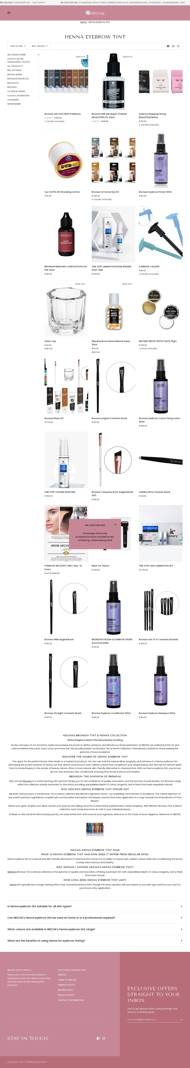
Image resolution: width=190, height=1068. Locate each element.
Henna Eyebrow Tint (99, 22)
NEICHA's (12, 871)
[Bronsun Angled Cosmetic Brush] (113, 386)
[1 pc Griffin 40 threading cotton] (66, 159)
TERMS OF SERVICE (67, 979)
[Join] (179, 1019)
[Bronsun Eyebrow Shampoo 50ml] (161, 681)
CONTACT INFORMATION (71, 1000)
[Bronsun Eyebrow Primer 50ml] (161, 159)
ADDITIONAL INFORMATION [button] (72, 970)
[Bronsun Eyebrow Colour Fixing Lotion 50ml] (161, 386)
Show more (14, 104)
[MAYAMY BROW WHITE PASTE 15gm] (161, 308)
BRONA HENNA (14, 74)
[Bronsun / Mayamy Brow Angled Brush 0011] (113, 459)
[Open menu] (11, 12)
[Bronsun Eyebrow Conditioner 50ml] (113, 681)
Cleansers (13, 99)
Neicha (14, 1062)
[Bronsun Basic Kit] (66, 386)
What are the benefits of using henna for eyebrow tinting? (46, 941)
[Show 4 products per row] (179, 46)
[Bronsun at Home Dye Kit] (113, 159)
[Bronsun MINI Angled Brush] (66, 607)
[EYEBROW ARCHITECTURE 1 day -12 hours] (66, 533)
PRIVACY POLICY (66, 995)
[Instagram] (103, 1038)
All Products (15, 66)
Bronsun (27, 781)
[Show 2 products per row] (168, 46)
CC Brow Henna (16, 91)
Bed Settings (14, 70)
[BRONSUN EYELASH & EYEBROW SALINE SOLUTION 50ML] (113, 607)
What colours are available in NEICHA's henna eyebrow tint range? (51, 929)
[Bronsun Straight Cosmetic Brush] (66, 681)
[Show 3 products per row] (173, 46)
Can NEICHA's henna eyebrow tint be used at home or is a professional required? (61, 918)
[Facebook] (98, 1038)
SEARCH (62, 974)
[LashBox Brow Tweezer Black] (161, 459)
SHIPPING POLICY (66, 984)
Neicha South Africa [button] (19, 970)
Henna (13, 884)
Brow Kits (13, 83)
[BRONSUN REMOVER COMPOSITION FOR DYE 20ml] (66, 234)
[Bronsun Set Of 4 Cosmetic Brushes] (161, 607)
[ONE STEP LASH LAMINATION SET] (161, 533)
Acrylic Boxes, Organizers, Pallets (18, 60)
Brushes (12, 87)
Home (83, 22)
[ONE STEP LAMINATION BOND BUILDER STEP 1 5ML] (113, 234)
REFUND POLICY (65, 989)
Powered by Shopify (36, 1062)
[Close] (116, 523)
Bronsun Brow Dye (18, 78)
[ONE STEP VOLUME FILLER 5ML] (66, 459)
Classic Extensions (18, 95)
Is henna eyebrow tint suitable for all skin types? (39, 906)
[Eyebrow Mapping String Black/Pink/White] (161, 81)
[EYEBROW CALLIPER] (161, 234)
